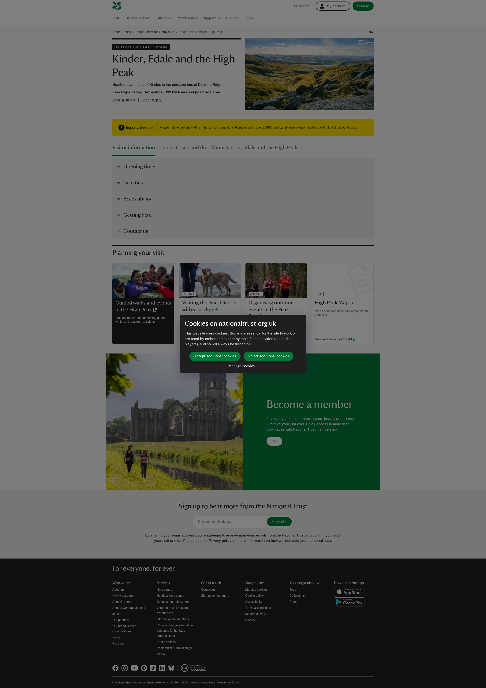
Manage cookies (241, 366)
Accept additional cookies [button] (215, 356)
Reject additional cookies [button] (268, 356)
